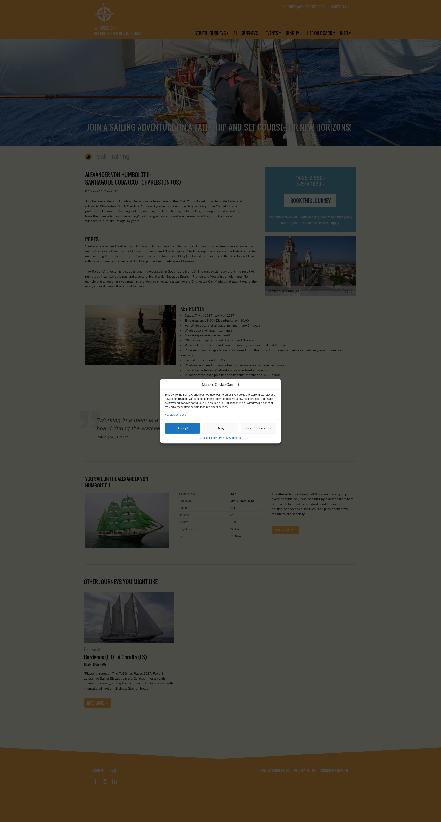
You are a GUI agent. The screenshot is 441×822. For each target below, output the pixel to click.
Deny (221, 428)
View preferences (258, 428)
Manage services (175, 414)
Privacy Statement (230, 437)
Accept (182, 428)
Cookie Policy (208, 437)
